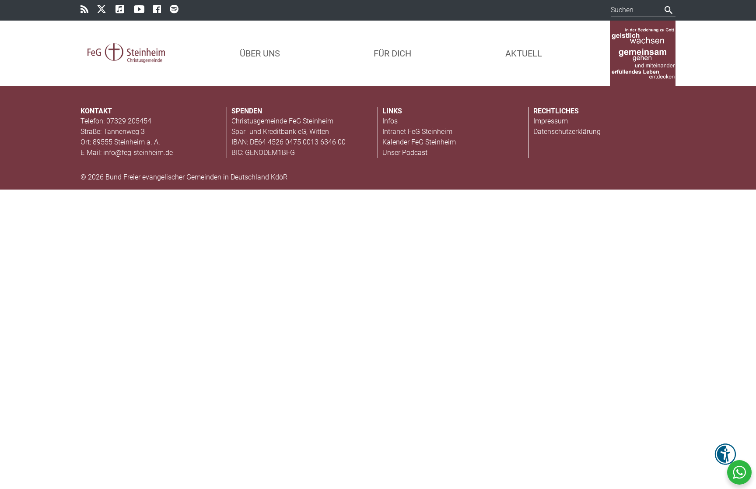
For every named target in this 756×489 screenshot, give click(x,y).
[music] (124, 10)
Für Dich (392, 53)
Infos (390, 121)
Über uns (260, 53)
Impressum (550, 121)
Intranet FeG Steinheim (417, 131)
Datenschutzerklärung (567, 131)
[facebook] (160, 11)
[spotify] (178, 10)
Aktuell (523, 53)
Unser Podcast (404, 152)
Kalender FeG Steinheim (419, 142)
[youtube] (142, 11)
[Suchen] (669, 10)
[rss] (87, 11)
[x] (105, 10)
